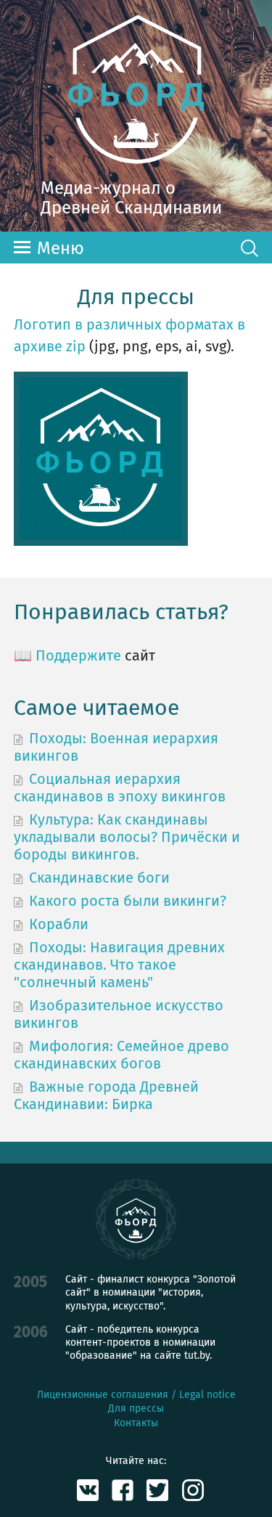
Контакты (136, 1423)
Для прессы (136, 1408)
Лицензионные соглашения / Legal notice (136, 1395)
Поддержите (78, 655)
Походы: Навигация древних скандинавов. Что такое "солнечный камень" (119, 965)
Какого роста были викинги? (127, 900)
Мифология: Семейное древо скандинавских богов (121, 1054)
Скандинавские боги (99, 877)
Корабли (58, 924)
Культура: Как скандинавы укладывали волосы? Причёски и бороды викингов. (127, 837)
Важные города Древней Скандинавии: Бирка (106, 1095)
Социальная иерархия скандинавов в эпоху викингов (120, 787)
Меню (60, 248)
